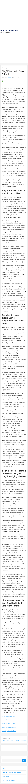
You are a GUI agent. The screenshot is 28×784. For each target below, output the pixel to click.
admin (9, 77)
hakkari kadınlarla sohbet (9, 727)
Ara (3, 758)
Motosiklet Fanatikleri (10, 30)
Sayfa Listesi (5, 776)
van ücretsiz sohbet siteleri (9, 716)
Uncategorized (6, 68)
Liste (3, 768)
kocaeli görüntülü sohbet (9, 731)
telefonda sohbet (6, 720)
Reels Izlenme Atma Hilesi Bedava (11, 772)
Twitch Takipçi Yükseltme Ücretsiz (11, 780)
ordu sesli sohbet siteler (8, 723)
